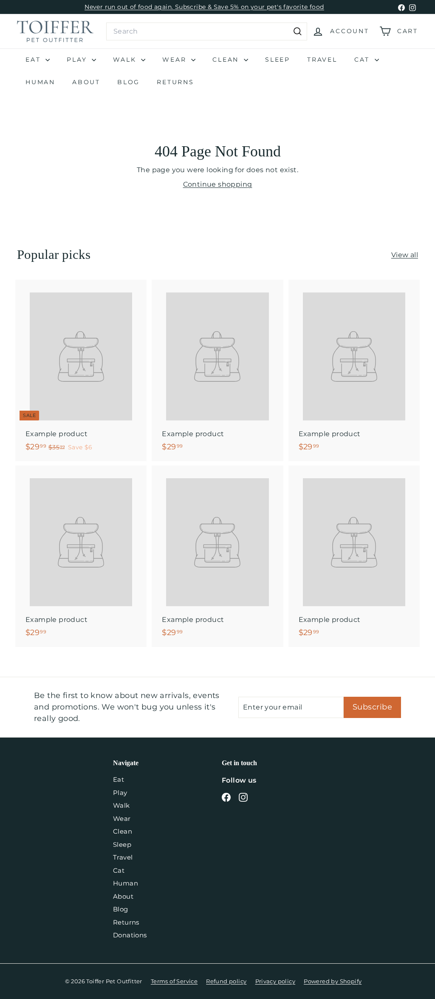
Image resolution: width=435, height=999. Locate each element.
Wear (175, 59)
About (86, 82)
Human (40, 82)
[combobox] (206, 31)
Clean (227, 59)
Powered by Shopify (333, 981)
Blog (128, 82)
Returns (175, 82)
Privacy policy (275, 981)
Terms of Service (174, 981)
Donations (130, 935)
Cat (363, 59)
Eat (34, 59)
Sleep (277, 59)
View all (404, 255)
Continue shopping (217, 184)
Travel (322, 59)
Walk (126, 59)
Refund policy (226, 981)
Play (78, 59)
